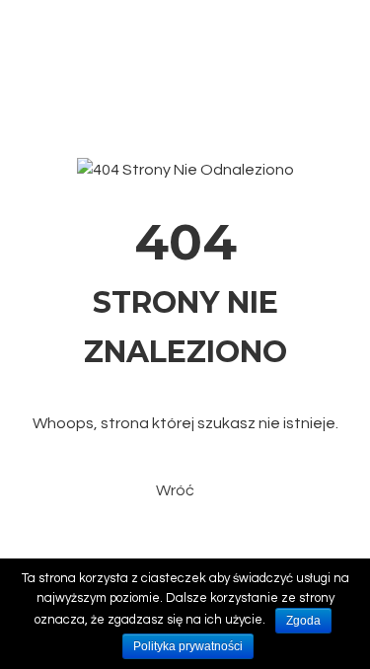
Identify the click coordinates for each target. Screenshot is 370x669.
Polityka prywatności (188, 646)
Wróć (175, 490)
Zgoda (303, 621)
